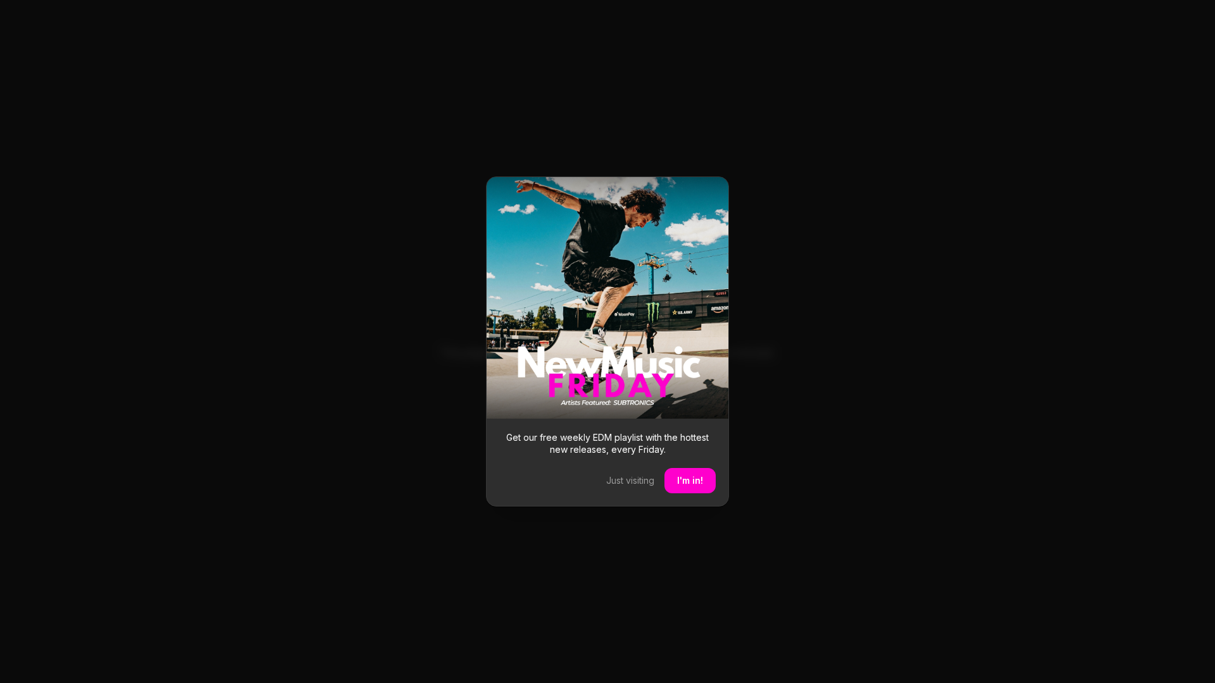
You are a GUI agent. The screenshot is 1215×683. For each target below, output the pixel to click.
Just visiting (630, 480)
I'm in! (690, 480)
